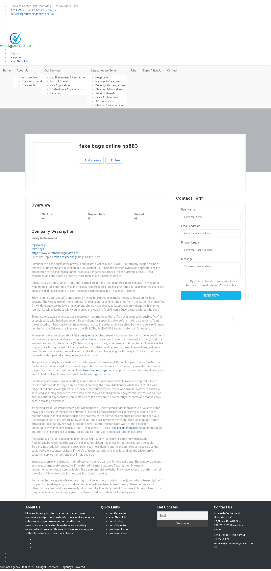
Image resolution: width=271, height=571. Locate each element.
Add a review (92, 160)
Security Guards (105, 93)
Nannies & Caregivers (108, 81)
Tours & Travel (59, 81)
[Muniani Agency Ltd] (15, 39)
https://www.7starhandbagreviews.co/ (56, 253)
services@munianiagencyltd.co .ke (32, 13)
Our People (29, 85)
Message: (187, 259)
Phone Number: (191, 242)
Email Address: (190, 226)
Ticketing (55, 93)
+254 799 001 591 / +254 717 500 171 (34, 10)
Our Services (53, 70)
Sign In (14, 53)
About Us (22, 70)
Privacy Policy (227, 285)
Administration (104, 101)
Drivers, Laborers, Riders (110, 85)
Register (15, 57)
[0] (9, 49)
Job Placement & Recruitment (68, 77)
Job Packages (117, 513)
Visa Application (60, 85)
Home (7, 70)
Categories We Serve (103, 70)
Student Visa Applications (66, 89)
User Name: (188, 209)
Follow (115, 160)
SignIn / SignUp (151, 70)
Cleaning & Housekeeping (111, 89)
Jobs (133, 70)
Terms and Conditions (199, 285)
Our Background (32, 81)
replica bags (39, 245)
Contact (172, 70)
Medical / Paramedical (109, 105)
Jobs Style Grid (118, 525)
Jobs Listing (116, 521)
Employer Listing (119, 529)
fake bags (38, 249)
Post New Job (19, 61)
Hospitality (102, 77)
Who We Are (29, 77)
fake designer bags (66, 257)
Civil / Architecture (106, 97)
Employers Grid (118, 533)
